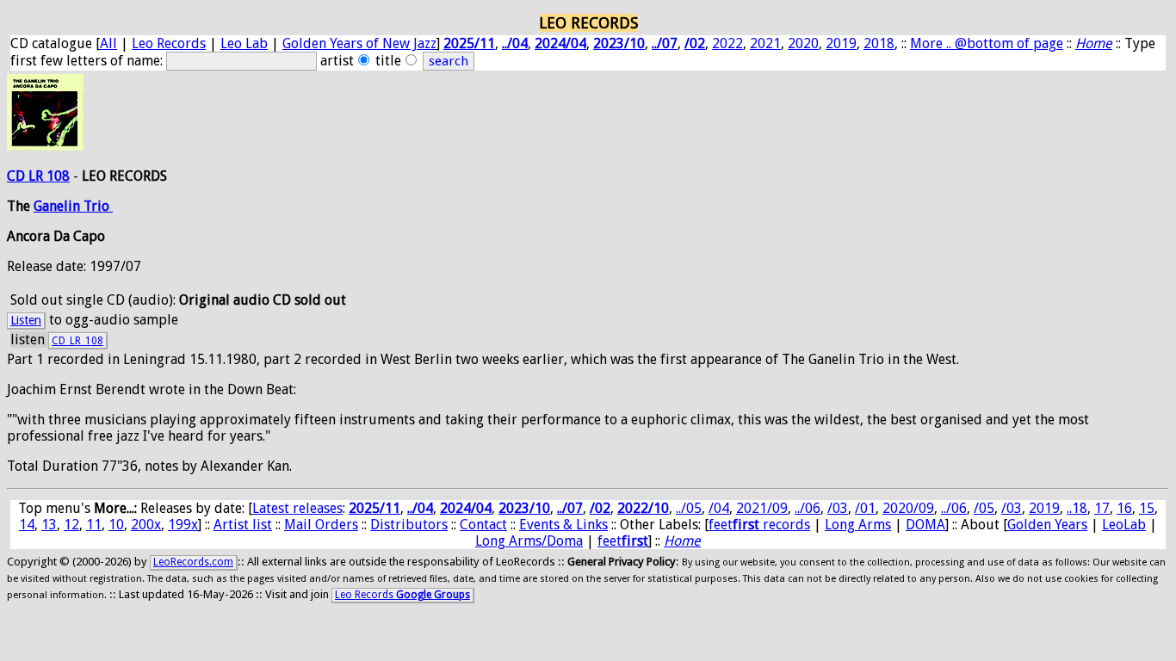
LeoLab (1124, 524)
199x (183, 524)
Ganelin (59, 206)
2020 (803, 43)
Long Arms (858, 524)
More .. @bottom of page (986, 43)
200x (146, 524)
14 (26, 524)
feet (622, 541)
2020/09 (908, 508)
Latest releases (297, 508)
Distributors (409, 524)
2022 (727, 43)
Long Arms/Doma (529, 541)
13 (49, 524)
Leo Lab (244, 43)
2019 (841, 43)
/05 (984, 508)
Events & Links (563, 524)
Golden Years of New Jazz (359, 43)
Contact (483, 524)
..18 (1077, 508)
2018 (878, 43)
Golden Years (1047, 524)
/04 (719, 508)
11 (94, 524)
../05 (689, 508)
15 (1146, 508)
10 (116, 524)
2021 (765, 43)
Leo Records (169, 43)
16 (1124, 508)
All (108, 43)
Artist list (243, 524)
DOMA (925, 524)
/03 (837, 508)
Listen (25, 320)
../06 (807, 508)
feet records (759, 524)
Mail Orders (321, 524)
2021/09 (762, 508)
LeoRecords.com (193, 562)
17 (1102, 508)
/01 (865, 508)
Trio (98, 206)
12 (71, 524)
